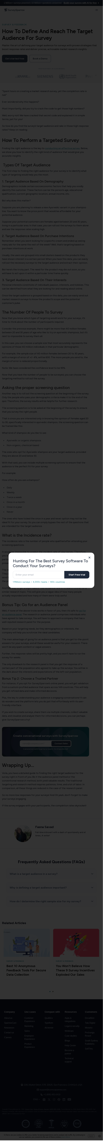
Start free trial (77, 574)
